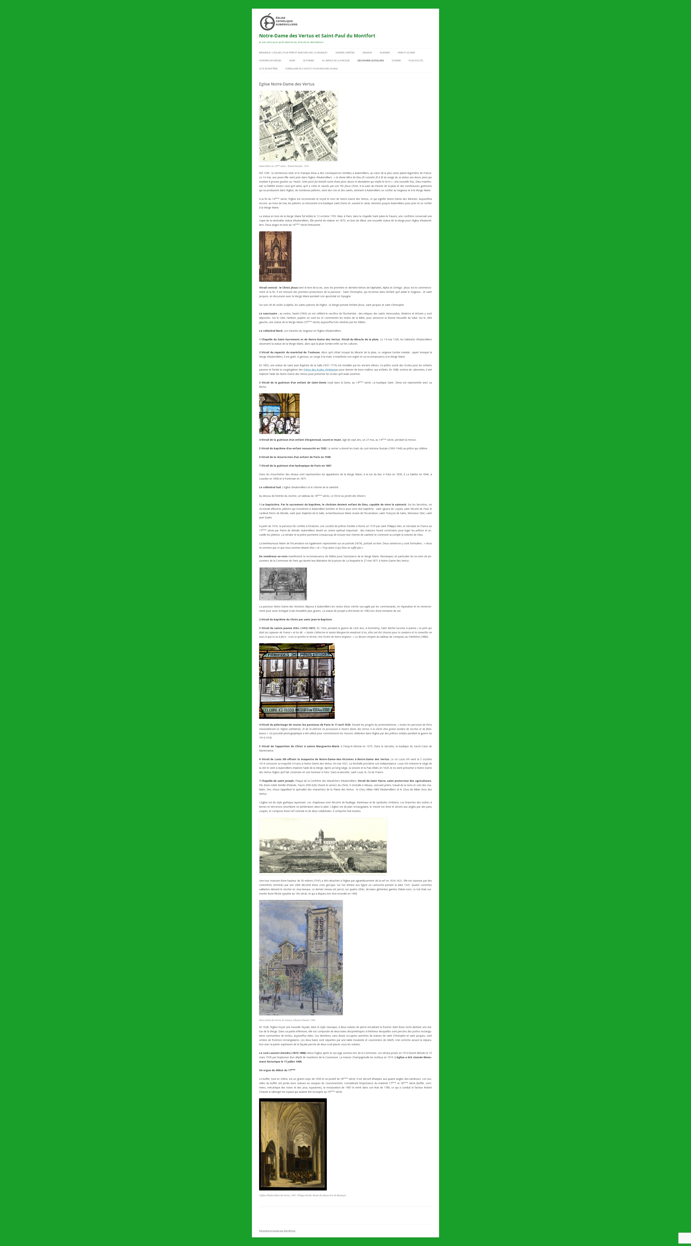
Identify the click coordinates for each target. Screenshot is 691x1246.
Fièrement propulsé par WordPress (277, 1230)
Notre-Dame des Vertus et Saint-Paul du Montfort (317, 35)
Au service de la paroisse (336, 60)
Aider (292, 60)
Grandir (367, 52)
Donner (396, 60)
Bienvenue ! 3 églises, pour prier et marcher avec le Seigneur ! (293, 52)
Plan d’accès (416, 60)
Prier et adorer (406, 52)
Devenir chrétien (345, 52)
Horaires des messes (270, 60)
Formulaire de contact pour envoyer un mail (311, 68)
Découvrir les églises (371, 60)
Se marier (385, 52)
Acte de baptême (268, 68)
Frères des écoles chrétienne (320, 369)
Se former (308, 60)
